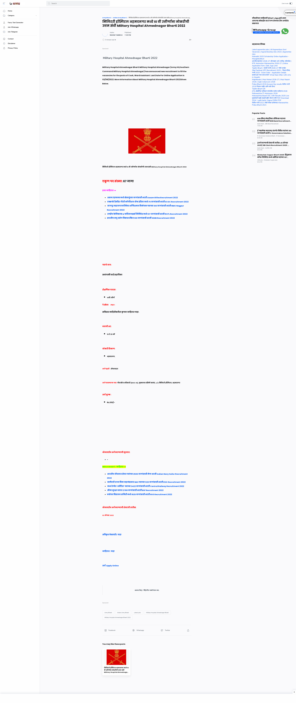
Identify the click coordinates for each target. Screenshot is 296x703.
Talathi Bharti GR (258, 89)
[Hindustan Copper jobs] (270, 160)
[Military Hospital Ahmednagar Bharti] (157, 613)
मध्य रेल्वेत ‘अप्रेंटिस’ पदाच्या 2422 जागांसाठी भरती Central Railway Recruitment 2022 (145, 486)
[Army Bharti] (108, 613)
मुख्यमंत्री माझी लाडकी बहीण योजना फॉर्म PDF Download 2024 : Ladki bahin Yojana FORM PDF (270, 99)
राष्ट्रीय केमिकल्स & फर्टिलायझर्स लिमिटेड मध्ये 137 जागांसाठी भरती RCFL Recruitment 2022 (147, 214)
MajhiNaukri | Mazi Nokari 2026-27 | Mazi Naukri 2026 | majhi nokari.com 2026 (271, 80)
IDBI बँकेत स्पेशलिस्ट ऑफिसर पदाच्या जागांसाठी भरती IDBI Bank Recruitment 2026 (273, 119)
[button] (49, 3)
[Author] (116, 35)
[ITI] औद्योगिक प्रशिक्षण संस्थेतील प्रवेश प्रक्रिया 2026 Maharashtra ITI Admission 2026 (269, 92)
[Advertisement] (146, 112)
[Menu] (4, 3)
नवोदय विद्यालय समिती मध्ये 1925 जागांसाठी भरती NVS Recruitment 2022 (139, 494)
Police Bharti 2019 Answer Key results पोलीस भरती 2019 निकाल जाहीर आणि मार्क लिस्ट (271, 85)
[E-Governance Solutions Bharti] (266, 136)
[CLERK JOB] (268, 148)
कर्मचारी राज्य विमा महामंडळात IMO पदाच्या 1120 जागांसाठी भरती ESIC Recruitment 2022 (146, 482)
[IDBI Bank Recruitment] (271, 124)
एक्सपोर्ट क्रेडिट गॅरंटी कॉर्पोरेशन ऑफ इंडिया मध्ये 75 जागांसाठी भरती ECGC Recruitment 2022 (148, 201)
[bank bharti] (261, 124)
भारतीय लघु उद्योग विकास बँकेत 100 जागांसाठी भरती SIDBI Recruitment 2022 (141, 218)
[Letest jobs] (137, 613)
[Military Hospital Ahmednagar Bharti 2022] (117, 617)
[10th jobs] (260, 160)
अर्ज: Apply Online (110, 565)
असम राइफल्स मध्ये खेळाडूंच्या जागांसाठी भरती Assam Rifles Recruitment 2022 (142, 197)
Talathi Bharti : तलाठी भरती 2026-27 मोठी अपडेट (269, 68)
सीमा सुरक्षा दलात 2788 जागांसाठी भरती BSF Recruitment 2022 (135, 490)
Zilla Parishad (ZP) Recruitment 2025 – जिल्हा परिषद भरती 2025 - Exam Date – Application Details (271, 71)
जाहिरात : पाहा (108, 551)
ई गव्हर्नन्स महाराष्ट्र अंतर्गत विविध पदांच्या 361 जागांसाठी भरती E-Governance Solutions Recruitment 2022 (274, 132)
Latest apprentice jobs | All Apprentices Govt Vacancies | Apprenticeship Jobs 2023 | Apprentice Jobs (271, 51)
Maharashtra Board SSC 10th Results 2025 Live (270, 96)
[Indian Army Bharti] (123, 613)
